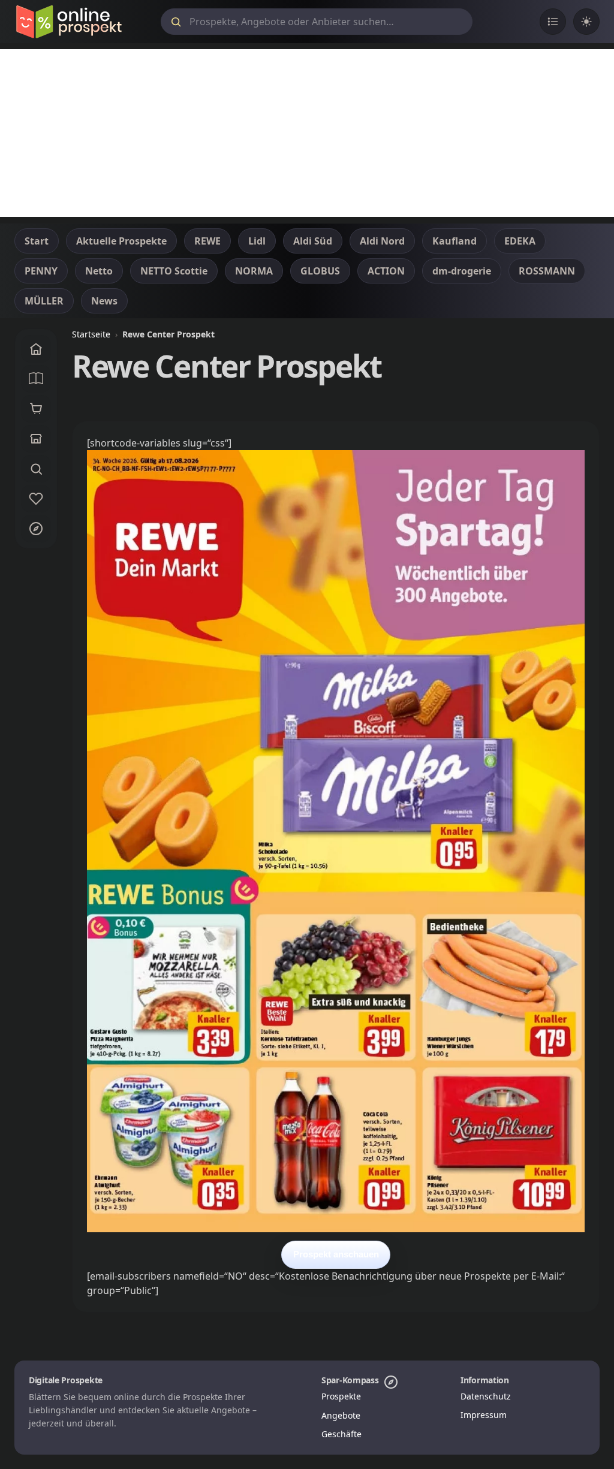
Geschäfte (341, 1434)
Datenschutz (485, 1396)
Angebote (340, 1415)
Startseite (91, 334)
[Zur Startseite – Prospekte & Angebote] (68, 21)
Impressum (483, 1414)
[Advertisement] (307, 133)
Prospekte (341, 1396)
